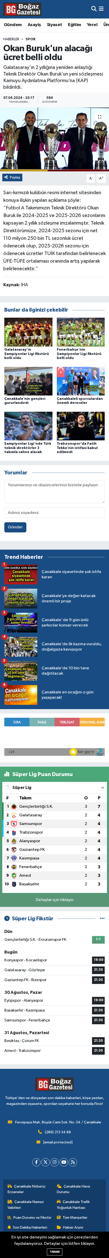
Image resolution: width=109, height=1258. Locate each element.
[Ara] (94, 9)
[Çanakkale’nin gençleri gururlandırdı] (28, 381)
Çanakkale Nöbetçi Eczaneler (27, 1189)
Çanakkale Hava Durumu (73, 1189)
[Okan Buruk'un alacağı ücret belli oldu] (54, 139)
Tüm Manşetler (75, 1217)
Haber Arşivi (73, 1227)
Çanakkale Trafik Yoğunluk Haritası (73, 1204)
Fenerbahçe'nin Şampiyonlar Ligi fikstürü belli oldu (79, 354)
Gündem (13, 25)
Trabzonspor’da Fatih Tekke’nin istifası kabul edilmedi (77, 448)
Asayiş (34, 25)
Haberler (11, 39)
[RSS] (73, 1162)
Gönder (15, 527)
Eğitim (74, 25)
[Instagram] (54, 1162)
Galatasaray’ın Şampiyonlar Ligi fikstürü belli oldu (26, 354)
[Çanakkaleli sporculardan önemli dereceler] (81, 381)
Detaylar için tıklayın (55, 900)
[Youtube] (64, 1162)
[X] (45, 1162)
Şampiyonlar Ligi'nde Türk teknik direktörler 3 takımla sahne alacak (27, 448)
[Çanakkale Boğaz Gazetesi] (22, 9)
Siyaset (54, 25)
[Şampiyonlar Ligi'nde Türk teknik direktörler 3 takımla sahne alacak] (28, 426)
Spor (30, 39)
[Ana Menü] (101, 9)
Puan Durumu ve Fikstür (32, 1217)
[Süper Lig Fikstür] (102, 918)
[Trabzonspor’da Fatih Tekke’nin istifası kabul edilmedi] (81, 426)
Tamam (55, 1251)
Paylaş (15, 177)
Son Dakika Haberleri (30, 1227)
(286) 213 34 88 (58, 1132)
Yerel (92, 25)
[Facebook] (36, 1162)
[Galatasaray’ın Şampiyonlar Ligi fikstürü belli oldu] (28, 332)
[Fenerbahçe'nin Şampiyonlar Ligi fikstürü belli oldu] (81, 332)
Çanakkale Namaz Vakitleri (26, 1204)
